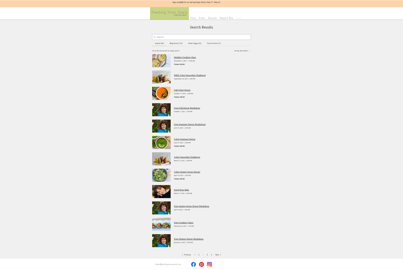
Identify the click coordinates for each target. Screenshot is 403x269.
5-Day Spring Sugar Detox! (187, 172)
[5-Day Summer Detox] (161, 142)
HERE (181, 2)
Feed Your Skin (181, 190)
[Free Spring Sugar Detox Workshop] (161, 207)
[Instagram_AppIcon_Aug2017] (209, 264)
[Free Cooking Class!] (161, 224)
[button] (186, 255)
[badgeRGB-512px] (201, 264)
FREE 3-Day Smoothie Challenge (190, 75)
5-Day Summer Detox (184, 139)
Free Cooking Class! (183, 222)
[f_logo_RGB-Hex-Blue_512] (193, 264)
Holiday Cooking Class (185, 57)
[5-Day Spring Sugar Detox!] (161, 175)
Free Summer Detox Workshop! (190, 124)
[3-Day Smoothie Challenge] (161, 158)
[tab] (159, 43)
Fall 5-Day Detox (182, 90)
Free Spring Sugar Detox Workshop (191, 206)
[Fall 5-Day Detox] (161, 93)
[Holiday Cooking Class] (161, 60)
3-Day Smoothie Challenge (187, 157)
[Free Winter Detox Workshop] (161, 240)
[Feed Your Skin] (161, 191)
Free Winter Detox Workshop (188, 239)
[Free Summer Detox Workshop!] (161, 126)
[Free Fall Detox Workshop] (161, 109)
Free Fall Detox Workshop (187, 108)
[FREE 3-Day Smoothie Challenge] (161, 77)
